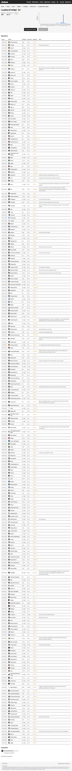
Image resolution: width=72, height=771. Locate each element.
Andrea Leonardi (14, 307)
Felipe (11, 742)
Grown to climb (14, 267)
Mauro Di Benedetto (15, 536)
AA (11, 189)
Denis (11, 496)
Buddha (12, 585)
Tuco (11, 212)
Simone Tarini (13, 287)
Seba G (12, 246)
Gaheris (12, 632)
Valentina (12, 565)
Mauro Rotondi (13, 641)
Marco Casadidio (14, 591)
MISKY (11, 304)
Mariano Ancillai (14, 270)
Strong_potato (14, 345)
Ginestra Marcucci (14, 405)
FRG (11, 92)
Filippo (12, 499)
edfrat (12, 48)
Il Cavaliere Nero (14, 725)
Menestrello (13, 357)
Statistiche (35, 2)
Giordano (12, 62)
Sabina (19, 6)
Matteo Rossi (13, 519)
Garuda (12, 424)
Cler (11, 293)
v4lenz (12, 180)
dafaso (12, 449)
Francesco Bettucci (15, 378)
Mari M (11, 545)
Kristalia (12, 719)
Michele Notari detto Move (15, 431)
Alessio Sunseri (14, 623)
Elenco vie (33, 6)
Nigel (11, 157)
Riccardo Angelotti (14, 577)
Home (2, 6)
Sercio (12, 504)
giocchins (12, 548)
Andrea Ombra (13, 711)
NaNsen (12, 244)
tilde (11, 301)
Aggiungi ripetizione (30, 29)
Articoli (29, 2)
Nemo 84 (12, 705)
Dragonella (13, 411)
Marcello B (12, 369)
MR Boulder (13, 218)
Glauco (12, 647)
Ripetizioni (47, 2)
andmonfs (12, 175)
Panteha (12, 510)
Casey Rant (13, 493)
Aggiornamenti (61, 763)
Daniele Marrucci (14, 141)
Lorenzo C (12, 614)
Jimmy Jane (13, 342)
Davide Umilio (13, 737)
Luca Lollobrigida (14, 441)
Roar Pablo (13, 617)
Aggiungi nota (43, 29)
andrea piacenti (14, 522)
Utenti (41, 2)
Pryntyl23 (12, 205)
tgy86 (11, 95)
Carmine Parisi (13, 296)
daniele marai (13, 659)
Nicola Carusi (13, 130)
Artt (11, 209)
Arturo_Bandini (14, 81)
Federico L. (13, 634)
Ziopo (11, 65)
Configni (25, 6)
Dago (11, 166)
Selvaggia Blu (13, 147)
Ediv (11, 579)
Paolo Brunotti (13, 319)
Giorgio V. (12, 668)
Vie (57, 2)
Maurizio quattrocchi (15, 383)
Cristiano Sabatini (14, 690)
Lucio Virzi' (13, 401)
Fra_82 (12, 638)
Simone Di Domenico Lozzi (15, 674)
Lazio (13, 6)
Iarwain (12, 611)
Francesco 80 (13, 714)
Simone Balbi (13, 568)
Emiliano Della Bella (14, 716)
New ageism (13, 458)
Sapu (11, 740)
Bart (11, 620)
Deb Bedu (12, 594)
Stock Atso (13, 680)
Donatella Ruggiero (14, 693)
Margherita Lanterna (15, 603)
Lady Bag (12, 572)
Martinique (12, 650)
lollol (11, 554)
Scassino (12, 56)
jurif (11, 238)
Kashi (11, 323)
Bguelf (12, 223)
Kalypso (12, 608)
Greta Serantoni (14, 366)
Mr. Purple (12, 605)
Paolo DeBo (13, 444)
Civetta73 (12, 338)
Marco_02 (12, 104)
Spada (11, 438)
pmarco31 (12, 72)
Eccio (11, 59)
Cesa (11, 184)
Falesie (53, 2)
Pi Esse (12, 472)
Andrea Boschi (13, 150)
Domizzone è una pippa (14, 154)
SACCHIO (12, 172)
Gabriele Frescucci (14, 582)
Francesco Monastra (15, 252)
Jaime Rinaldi (13, 467)
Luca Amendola (14, 50)
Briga (11, 461)
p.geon (12, 115)
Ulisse (11, 347)
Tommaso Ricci (14, 139)
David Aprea (13, 708)
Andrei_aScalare (14, 196)
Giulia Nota (13, 290)
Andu (11, 408)
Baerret (12, 136)
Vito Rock (12, 683)
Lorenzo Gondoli (14, 395)
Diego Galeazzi (13, 273)
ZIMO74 (12, 299)
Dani (11, 670)
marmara (12, 86)
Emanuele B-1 (13, 559)
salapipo (12, 392)
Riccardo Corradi (14, 699)
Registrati (68, 2)
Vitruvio (12, 665)
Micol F (12, 734)
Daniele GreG (13, 597)
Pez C (11, 354)
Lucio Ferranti (13, 530)
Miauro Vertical (13, 360)
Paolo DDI (12, 525)
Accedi (62, 2)
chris (11, 678)
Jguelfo (12, 220)
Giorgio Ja (12, 455)
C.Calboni (12, 53)
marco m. (12, 588)
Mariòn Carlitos (14, 42)
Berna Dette (13, 381)
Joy (11, 177)
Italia (8, 6)
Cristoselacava (14, 226)
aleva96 (12, 45)
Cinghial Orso (13, 241)
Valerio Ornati (13, 329)
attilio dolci (13, 662)
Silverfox (12, 89)
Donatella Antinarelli (15, 696)
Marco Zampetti (14, 629)
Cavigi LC (12, 542)
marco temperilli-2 (14, 562)
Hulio (11, 386)
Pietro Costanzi (14, 278)
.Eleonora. (12, 255)
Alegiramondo (13, 513)
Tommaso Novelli (14, 281)
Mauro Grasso (13, 687)
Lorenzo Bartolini (14, 389)
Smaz (11, 722)
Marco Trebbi (13, 121)
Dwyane (12, 232)
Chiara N (12, 332)
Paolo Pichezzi (13, 501)
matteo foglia (13, 702)
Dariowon (12, 452)
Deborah (12, 235)
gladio (11, 163)
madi (11, 127)
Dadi (11, 478)
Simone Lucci (13, 316)
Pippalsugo (13, 375)
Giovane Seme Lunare (15, 398)
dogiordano (13, 133)
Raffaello (12, 202)
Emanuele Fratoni (14, 507)
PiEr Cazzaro (13, 435)
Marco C (12, 490)
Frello (11, 160)
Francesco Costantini (15, 284)
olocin (11, 539)
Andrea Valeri (13, 313)
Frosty (12, 84)
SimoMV (12, 110)
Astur (11, 446)
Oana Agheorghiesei (15, 731)
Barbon (12, 113)
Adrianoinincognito (15, 556)
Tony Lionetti (13, 656)
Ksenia (12, 533)
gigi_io (12, 107)
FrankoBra (12, 199)
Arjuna (11, 78)
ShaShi (12, 275)
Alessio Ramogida (14, 351)
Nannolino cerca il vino (14, 414)
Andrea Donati (13, 372)
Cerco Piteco (13, 653)
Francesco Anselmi (14, 363)
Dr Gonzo (12, 421)
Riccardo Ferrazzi (14, 261)
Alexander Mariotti (14, 124)
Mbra (11, 144)
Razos (11, 98)
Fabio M (12, 481)
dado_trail (12, 75)
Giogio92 (12, 258)
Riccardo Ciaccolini (15, 335)
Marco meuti (13, 427)
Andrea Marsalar (14, 310)
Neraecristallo (13, 484)
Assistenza (67, 763)
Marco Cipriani (13, 626)
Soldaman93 (13, 193)
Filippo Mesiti (13, 527)
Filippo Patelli (13, 101)
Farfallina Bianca (14, 728)
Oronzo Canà (13, 644)
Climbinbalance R (14, 464)
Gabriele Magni (13, 551)
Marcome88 (13, 249)
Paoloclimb (13, 118)
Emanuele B (13, 264)
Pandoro (12, 68)
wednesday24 (13, 169)
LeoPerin (12, 215)
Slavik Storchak (14, 418)
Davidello (12, 229)
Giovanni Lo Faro (14, 516)
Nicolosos (12, 326)
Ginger (12, 600)
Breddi (12, 487)
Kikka (11, 470)
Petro (11, 475)
